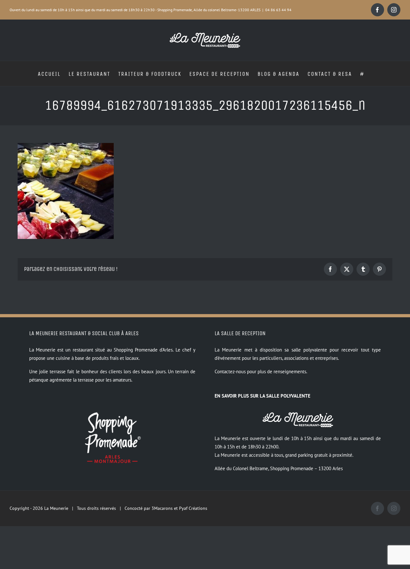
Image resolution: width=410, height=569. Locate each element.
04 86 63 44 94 (278, 9)
